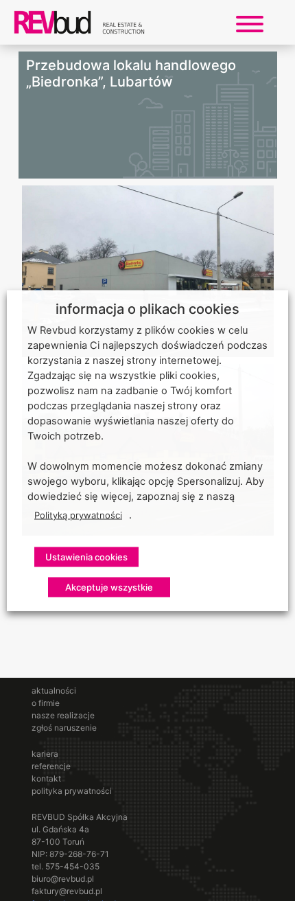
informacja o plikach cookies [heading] (147, 309)
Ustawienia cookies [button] (86, 556)
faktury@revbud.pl (67, 891)
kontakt (46, 778)
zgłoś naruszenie (64, 727)
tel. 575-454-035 (65, 866)
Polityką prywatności (78, 515)
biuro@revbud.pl (63, 879)
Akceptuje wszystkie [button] (109, 587)
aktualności (54, 690)
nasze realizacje (63, 715)
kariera (45, 754)
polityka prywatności (72, 791)
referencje (51, 766)
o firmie (46, 703)
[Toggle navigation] (249, 22)
